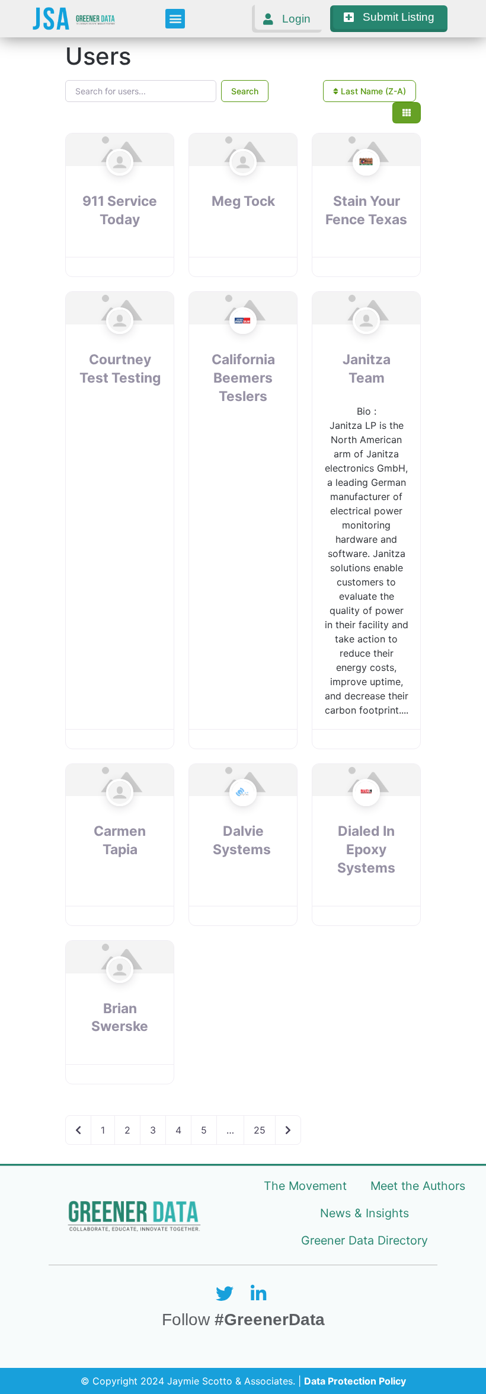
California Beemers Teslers (243, 378)
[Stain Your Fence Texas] (366, 185)
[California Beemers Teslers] (242, 343)
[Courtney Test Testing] (119, 343)
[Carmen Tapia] (119, 815)
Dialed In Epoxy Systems (366, 849)
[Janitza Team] (366, 343)
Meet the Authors (417, 1186)
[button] (175, 18)
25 (260, 1130)
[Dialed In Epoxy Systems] (366, 815)
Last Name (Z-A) (372, 91)
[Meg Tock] (242, 185)
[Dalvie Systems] (242, 815)
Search (244, 91)
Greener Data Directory (364, 1240)
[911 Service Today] (119, 185)
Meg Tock (243, 201)
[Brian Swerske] (119, 992)
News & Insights (364, 1213)
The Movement (305, 1186)
